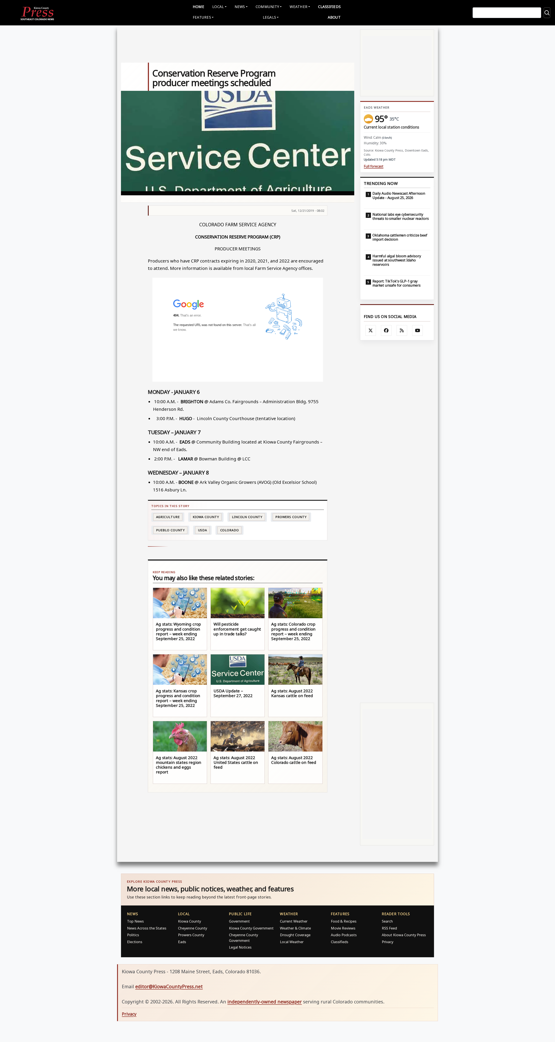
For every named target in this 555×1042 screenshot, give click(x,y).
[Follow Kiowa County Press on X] (370, 330)
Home (198, 6)
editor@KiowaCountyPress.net (169, 986)
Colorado (229, 530)
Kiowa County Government (251, 928)
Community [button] (267, 6)
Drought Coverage (295, 934)
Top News (135, 921)
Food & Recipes (343, 921)
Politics (133, 934)
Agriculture (168, 517)
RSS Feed (389, 928)
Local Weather (292, 941)
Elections (134, 941)
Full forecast (373, 166)
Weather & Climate (295, 928)
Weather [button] (298, 6)
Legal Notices (240, 947)
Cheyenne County (192, 928)
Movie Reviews (343, 928)
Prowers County (291, 517)
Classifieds (329, 6)
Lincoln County (247, 517)
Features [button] (202, 17)
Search (387, 921)
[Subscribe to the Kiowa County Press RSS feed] (402, 330)
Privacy (387, 941)
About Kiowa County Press (404, 934)
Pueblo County (170, 530)
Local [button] (218, 6)
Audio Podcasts (344, 934)
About (334, 17)
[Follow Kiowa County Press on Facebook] (386, 330)
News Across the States (146, 928)
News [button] (240, 6)
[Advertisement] (397, 521)
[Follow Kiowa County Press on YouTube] (417, 330)
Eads (182, 941)
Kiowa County (206, 517)
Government (239, 921)
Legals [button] (269, 17)
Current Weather (293, 921)
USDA (202, 530)
